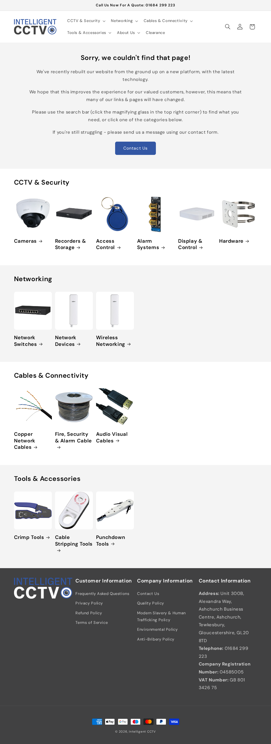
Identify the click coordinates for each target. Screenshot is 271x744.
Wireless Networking (110, 340)
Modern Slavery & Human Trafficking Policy (161, 616)
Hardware (231, 241)
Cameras (25, 241)
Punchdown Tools (110, 540)
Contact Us (135, 148)
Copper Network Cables (24, 440)
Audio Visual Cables (112, 437)
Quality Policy (150, 603)
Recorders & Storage (70, 244)
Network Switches (25, 340)
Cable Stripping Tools (74, 540)
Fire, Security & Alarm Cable (73, 437)
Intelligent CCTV (142, 732)
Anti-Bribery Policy (155, 639)
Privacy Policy (89, 603)
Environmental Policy (157, 629)
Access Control (105, 244)
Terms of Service (91, 622)
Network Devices (65, 340)
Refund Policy (88, 613)
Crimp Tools (29, 537)
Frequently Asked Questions (102, 593)
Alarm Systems (148, 244)
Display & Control (190, 244)
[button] (85, 21)
